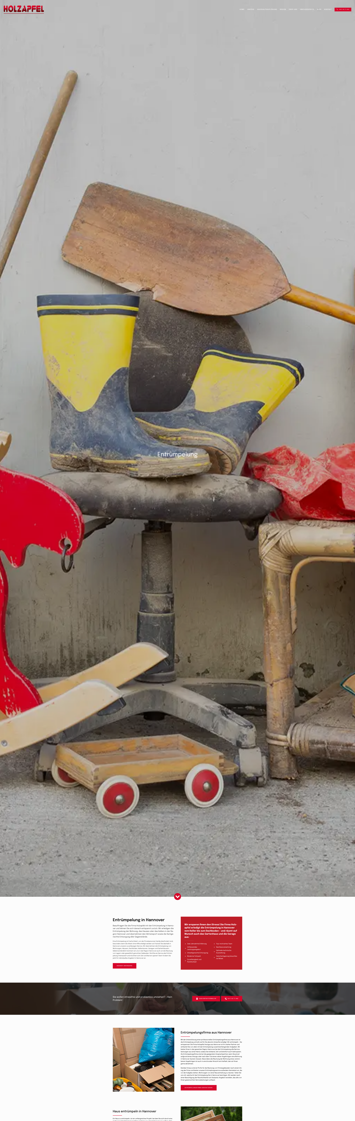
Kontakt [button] (328, 9)
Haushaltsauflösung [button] (267, 9)
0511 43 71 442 (344, 9)
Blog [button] (319, 9)
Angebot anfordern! (124, 965)
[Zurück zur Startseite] (24, 9)
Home (242, 9)
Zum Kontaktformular (207, 998)
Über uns (293, 9)
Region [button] (283, 9)
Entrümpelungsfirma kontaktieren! (199, 1087)
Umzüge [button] (250, 9)
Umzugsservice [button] (307, 9)
